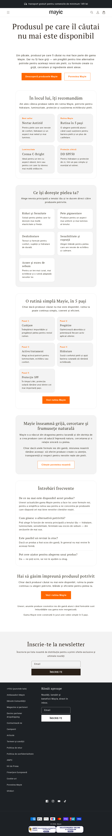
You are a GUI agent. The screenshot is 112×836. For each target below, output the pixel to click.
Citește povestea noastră (56, 465)
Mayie (59, 824)
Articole (10, 735)
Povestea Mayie (77, 76)
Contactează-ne (14, 723)
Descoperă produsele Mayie (41, 76)
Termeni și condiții (15, 741)
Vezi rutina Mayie (56, 400)
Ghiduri (10, 791)
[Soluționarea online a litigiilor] (69, 829)
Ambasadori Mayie (16, 695)
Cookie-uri (12, 779)
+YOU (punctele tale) (17, 689)
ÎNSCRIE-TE (56, 672)
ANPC (9, 760)
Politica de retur (14, 748)
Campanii (11, 729)
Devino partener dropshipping (14, 715)
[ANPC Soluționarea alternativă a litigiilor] (42, 829)
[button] (8, 12)
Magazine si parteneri (17, 707)
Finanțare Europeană (17, 772)
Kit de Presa (13, 766)
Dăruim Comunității (16, 701)
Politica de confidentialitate (20, 754)
